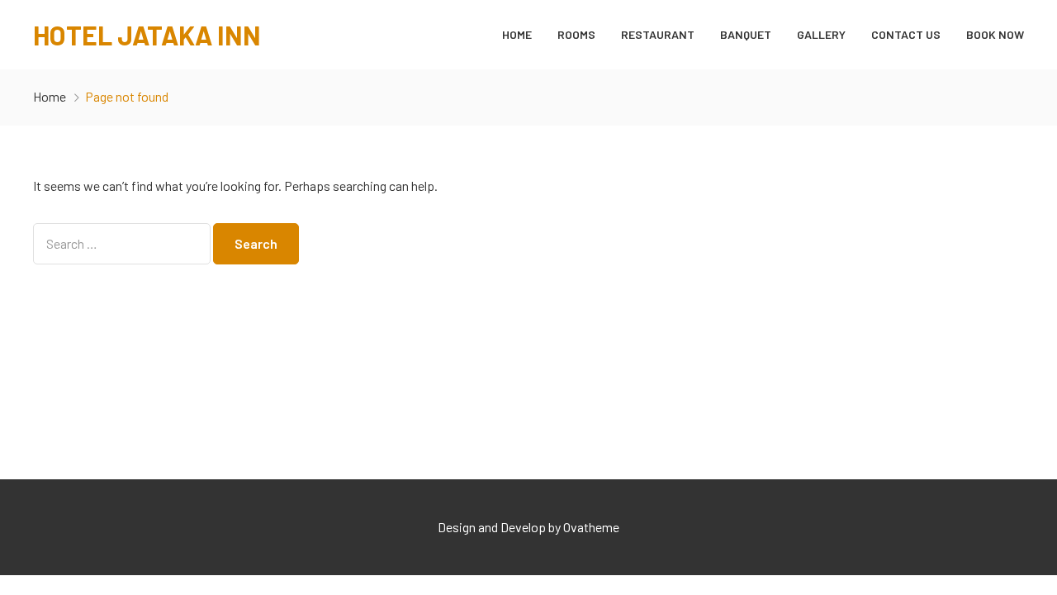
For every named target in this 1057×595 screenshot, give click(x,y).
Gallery (821, 34)
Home (517, 34)
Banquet (745, 34)
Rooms (576, 34)
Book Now (995, 34)
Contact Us (906, 34)
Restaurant (657, 34)
